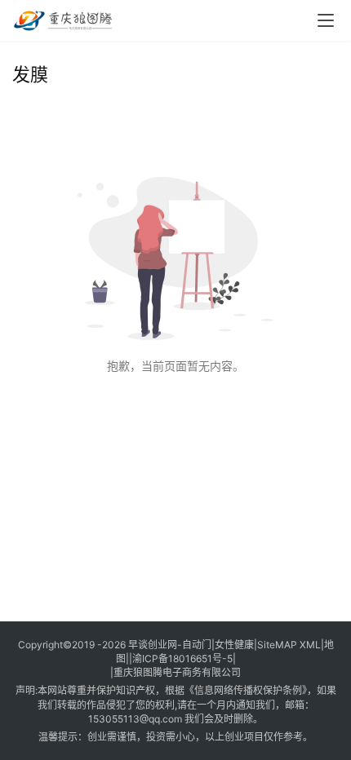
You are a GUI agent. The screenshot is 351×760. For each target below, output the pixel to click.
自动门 (196, 644)
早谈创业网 (152, 644)
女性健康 (234, 644)
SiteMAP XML (289, 644)
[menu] (326, 20)
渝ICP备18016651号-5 (182, 658)
